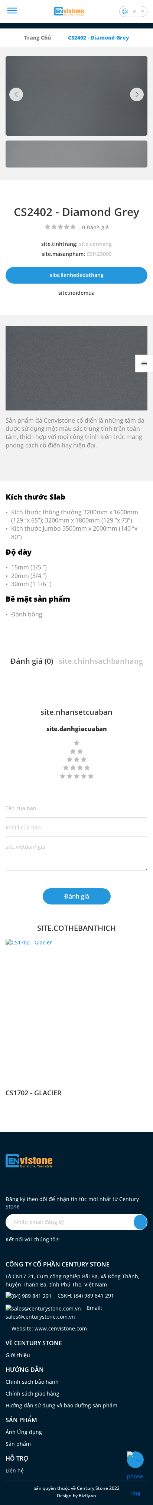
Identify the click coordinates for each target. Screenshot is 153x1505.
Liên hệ (15, 1470)
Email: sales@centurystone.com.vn (54, 1312)
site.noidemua (76, 292)
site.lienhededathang (77, 274)
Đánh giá (76, 896)
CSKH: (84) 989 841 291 (85, 1295)
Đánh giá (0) (31, 661)
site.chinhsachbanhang (101, 661)
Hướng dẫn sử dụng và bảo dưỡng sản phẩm (61, 1405)
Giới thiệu (18, 1355)
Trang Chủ (37, 37)
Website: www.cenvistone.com (48, 1328)
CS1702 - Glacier (34, 1092)
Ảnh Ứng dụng (24, 1431)
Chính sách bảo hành (32, 1381)
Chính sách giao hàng (32, 1393)
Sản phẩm (18, 1443)
